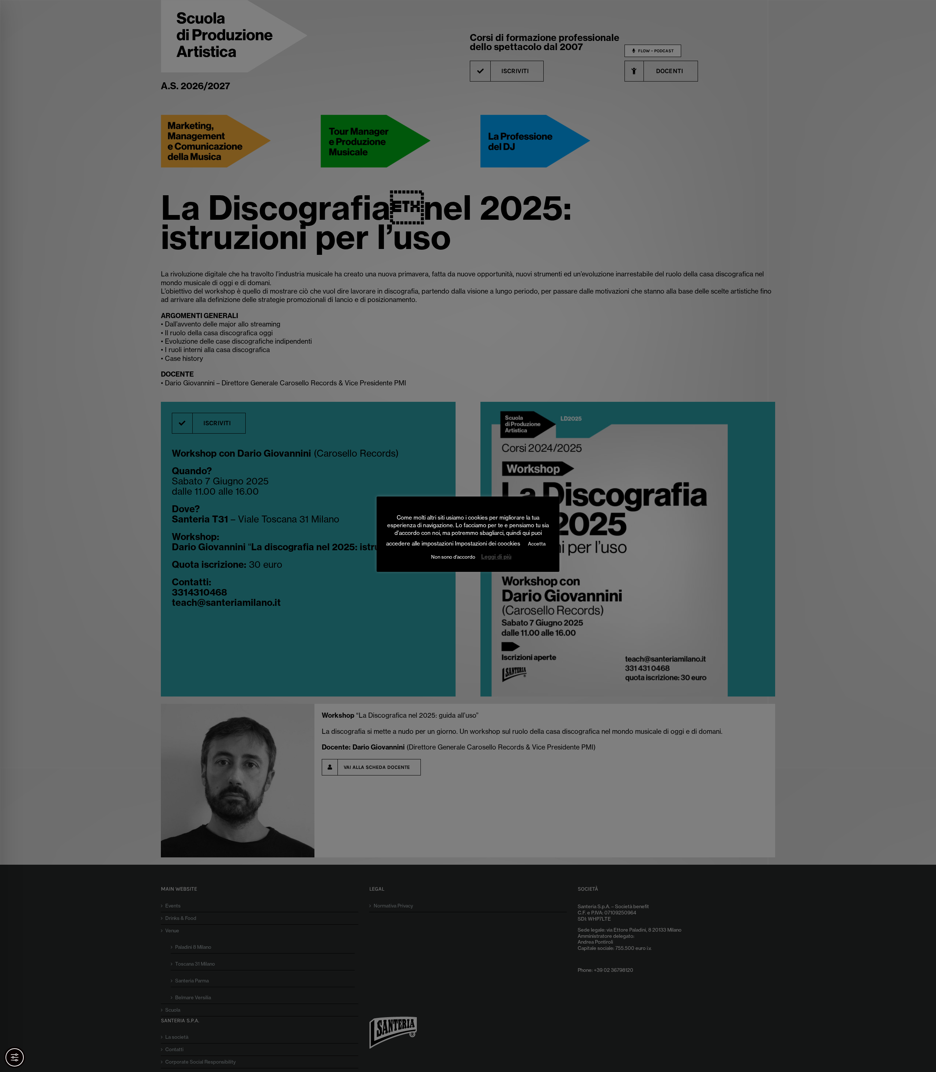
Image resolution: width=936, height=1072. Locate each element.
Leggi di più (496, 556)
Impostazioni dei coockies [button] (487, 543)
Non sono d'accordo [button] (453, 557)
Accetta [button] (537, 544)
